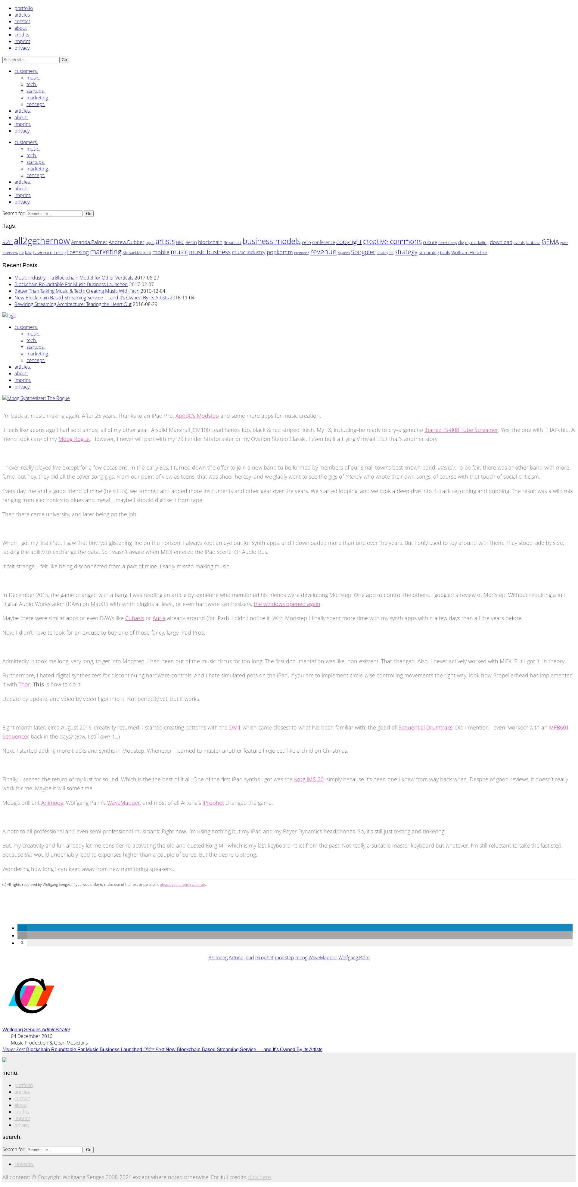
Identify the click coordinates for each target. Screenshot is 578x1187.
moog (301, 957)
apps (150, 242)
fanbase (533, 242)
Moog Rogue (74, 438)
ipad (249, 957)
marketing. (37, 97)
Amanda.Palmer (89, 241)
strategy (406, 251)
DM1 (235, 727)
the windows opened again (287, 604)
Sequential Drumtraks (425, 727)
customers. (26, 71)
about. (21, 117)
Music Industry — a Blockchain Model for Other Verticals (73, 277)
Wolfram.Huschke (469, 252)
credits (21, 34)
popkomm (280, 252)
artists (165, 241)
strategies (385, 252)
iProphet (213, 802)
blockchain (210, 241)
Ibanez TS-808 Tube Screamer (461, 429)
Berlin (191, 242)
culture (430, 242)
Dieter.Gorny (447, 243)
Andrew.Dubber (126, 241)
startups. (35, 91)
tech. (31, 84)
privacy (22, 48)
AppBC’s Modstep (197, 415)
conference (323, 242)
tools (445, 252)
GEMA (550, 241)
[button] (22, 928)
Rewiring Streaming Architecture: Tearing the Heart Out (73, 304)
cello (306, 242)
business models (272, 241)
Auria (159, 618)
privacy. (22, 130)
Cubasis (134, 618)
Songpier (363, 252)
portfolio (23, 8)
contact (22, 21)
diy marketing (477, 242)
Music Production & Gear (37, 1042)
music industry (249, 252)
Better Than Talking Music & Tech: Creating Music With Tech (76, 291)
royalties (344, 253)
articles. (22, 111)
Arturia (236, 957)
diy (461, 242)
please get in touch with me (182, 884)
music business (210, 252)
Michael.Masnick (137, 252)
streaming (429, 252)
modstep (284, 957)
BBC (180, 242)
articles (22, 14)
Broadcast (232, 242)
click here (259, 1177)
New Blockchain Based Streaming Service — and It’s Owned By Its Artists (91, 297)
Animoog (52, 802)
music (179, 251)
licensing (78, 252)
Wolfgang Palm (354, 957)
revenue (323, 251)
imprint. (22, 124)
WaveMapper (123, 802)
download (501, 241)
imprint (22, 41)
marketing (105, 251)
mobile (160, 252)
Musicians (77, 1042)
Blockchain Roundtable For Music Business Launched (71, 284)
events (519, 242)
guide (564, 243)
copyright (349, 242)
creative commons (392, 241)
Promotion (301, 253)
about (20, 28)
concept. (35, 104)
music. (33, 77)
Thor (24, 684)
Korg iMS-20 (309, 779)
